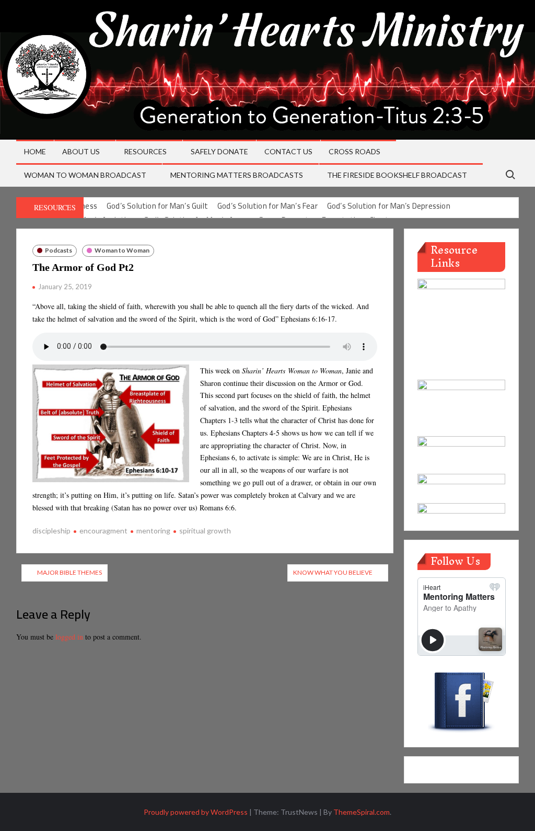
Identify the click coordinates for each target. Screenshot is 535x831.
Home (35, 151)
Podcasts (58, 250)
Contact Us (288, 151)
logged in (69, 637)
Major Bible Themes (69, 572)
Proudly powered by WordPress (196, 811)
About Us (81, 151)
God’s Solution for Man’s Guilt (157, 205)
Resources (145, 151)
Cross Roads (354, 151)
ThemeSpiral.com (361, 811)
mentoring (153, 530)
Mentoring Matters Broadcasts (236, 174)
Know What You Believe (333, 572)
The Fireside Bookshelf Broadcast (397, 174)
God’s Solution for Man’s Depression (388, 205)
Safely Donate (219, 151)
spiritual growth (205, 530)
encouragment (103, 530)
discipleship (51, 530)
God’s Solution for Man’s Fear (267, 205)
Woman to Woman (122, 250)
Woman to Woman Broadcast (85, 174)
